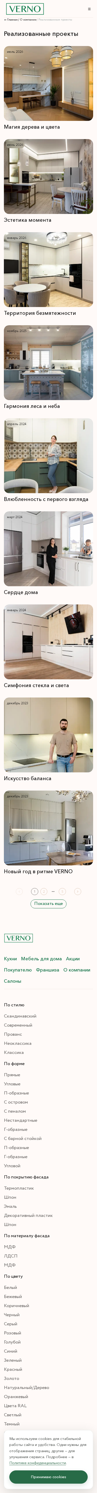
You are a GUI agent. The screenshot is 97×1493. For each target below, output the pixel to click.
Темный (12, 1424)
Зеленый (13, 1360)
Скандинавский (20, 1016)
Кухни (10, 959)
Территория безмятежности (40, 313)
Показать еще (48, 903)
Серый (10, 1324)
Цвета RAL (15, 1406)
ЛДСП (11, 1256)
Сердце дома (21, 592)
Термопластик (19, 1188)
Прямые (12, 1075)
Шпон (10, 1197)
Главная (12, 20)
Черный (12, 1315)
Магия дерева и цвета (32, 127)
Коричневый (16, 1305)
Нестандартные (20, 1120)
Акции (73, 959)
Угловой (12, 1166)
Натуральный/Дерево (26, 1387)
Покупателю (18, 970)
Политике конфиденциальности (37, 1462)
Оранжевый (16, 1396)
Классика (14, 1052)
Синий (10, 1351)
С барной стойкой (23, 1138)
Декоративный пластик (28, 1215)
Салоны (12, 981)
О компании (76, 970)
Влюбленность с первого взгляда (46, 499)
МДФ (10, 1247)
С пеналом (15, 1111)
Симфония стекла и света (36, 685)
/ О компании (27, 20)
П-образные (16, 1093)
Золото (11, 1378)
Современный (18, 1025)
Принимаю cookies (48, 1477)
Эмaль (10, 1206)
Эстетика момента (27, 220)
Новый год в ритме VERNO (38, 871)
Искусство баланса (27, 778)
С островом (16, 1102)
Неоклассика (18, 1043)
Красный (13, 1369)
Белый (10, 1287)
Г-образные (15, 1129)
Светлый (12, 1415)
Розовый (12, 1333)
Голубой (12, 1342)
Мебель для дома (41, 959)
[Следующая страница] (77, 891)
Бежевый (13, 1296)
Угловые (12, 1084)
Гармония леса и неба (32, 406)
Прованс (13, 1034)
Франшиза (47, 970)
